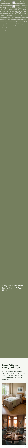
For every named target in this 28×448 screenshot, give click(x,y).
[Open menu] (13, 2)
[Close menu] (13, 6)
